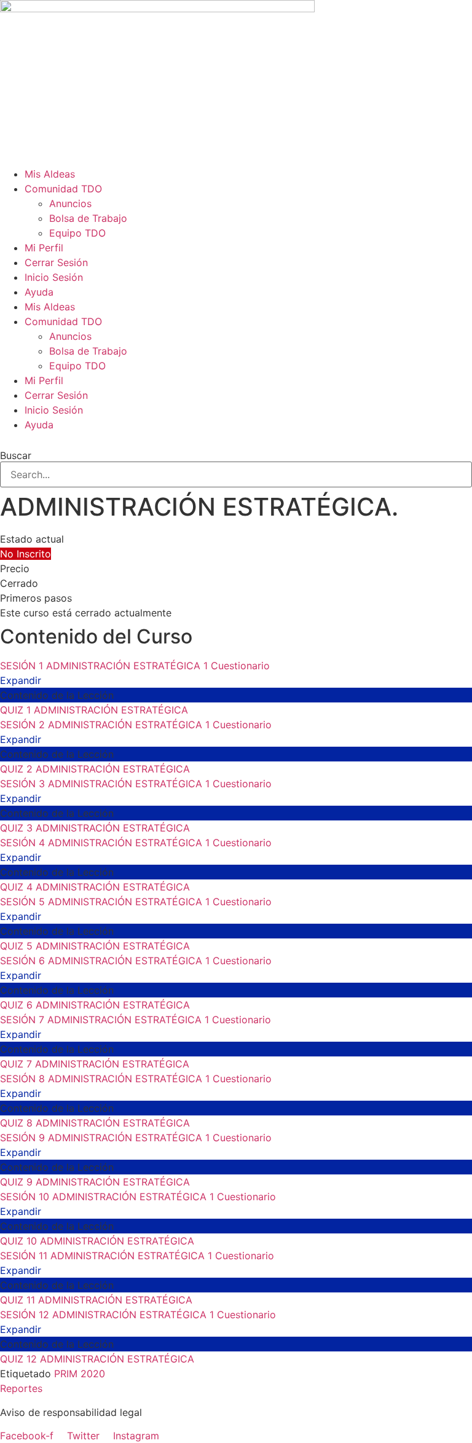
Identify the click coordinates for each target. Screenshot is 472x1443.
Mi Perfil (44, 248)
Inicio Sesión (54, 277)
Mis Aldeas (50, 174)
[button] (236, 439)
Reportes (21, 1388)
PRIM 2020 (79, 1373)
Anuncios (70, 203)
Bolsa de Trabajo (88, 218)
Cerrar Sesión (56, 262)
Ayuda (39, 292)
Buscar (15, 455)
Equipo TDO (77, 233)
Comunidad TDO (63, 189)
